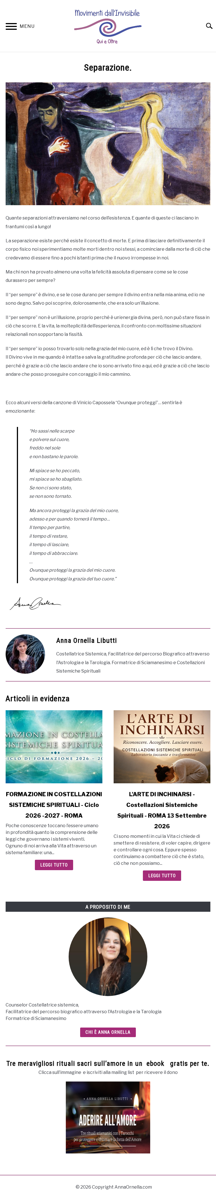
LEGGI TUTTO (54, 865)
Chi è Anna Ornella (108, 1032)
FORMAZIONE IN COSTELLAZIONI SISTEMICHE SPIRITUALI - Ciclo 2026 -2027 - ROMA (54, 805)
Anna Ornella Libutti (86, 640)
